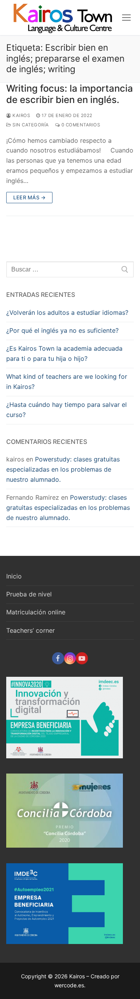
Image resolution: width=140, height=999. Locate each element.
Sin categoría (30, 125)
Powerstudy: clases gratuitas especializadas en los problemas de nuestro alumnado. (63, 469)
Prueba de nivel (29, 594)
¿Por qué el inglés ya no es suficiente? (62, 330)
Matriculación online (35, 612)
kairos (20, 115)
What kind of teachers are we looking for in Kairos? (66, 381)
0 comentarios (80, 125)
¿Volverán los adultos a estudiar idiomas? (67, 312)
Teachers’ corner (30, 630)
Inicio (14, 576)
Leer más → (29, 197)
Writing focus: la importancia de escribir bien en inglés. (69, 94)
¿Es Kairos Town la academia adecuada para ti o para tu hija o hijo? (64, 353)
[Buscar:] (70, 269)
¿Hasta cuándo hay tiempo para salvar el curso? (66, 410)
